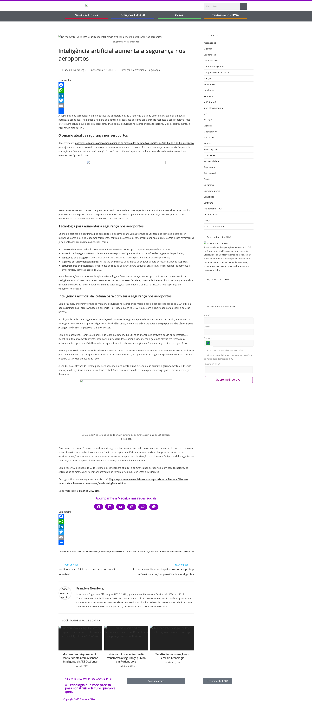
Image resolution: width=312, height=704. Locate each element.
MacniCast (209, 137)
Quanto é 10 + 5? (212, 364)
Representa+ (210, 167)
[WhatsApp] (126, 90)
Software (208, 202)
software (189, 551)
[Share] (126, 111)
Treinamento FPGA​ (225, 15)
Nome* (207, 315)
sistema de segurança (139, 551)
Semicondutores (86, 15)
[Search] (243, 6)
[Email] (126, 105)
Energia (207, 78)
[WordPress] (142, 507)
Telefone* (208, 338)
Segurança (154, 69)
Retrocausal (210, 173)
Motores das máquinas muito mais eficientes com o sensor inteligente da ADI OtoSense (80, 657)
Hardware (209, 90)
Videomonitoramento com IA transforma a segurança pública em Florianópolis (126, 657)
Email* (207, 327)
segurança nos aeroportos (114, 551)
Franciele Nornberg (73, 69)
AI (65, 551)
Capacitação (210, 54)
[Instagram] (131, 507)
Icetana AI (208, 96)
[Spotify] (153, 507)
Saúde (207, 179)
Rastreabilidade (212, 161)
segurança (94, 551)
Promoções (209, 155)
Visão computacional (214, 226)
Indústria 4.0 (210, 102)
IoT (205, 113)
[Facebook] (126, 85)
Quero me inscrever (228, 379)
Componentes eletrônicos (216, 72)
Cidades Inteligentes (214, 66)
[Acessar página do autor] (65, 592)
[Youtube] (120, 507)
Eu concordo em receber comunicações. (225, 350)
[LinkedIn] (126, 95)
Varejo (207, 220)
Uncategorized (211, 214)
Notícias (208, 143)
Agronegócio (210, 42)
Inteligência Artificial (132, 69)
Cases (179, 15)
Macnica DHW (210, 131)
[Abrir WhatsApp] (304, 696)
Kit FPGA (208, 119)
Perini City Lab (211, 149)
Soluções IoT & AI (133, 15)
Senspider (209, 196)
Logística (208, 125)
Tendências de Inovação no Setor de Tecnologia (171, 656)
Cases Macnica (211, 60)
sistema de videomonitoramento (167, 551)
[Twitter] (126, 100)
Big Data (208, 48)
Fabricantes (209, 84)
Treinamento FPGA (213, 208)
